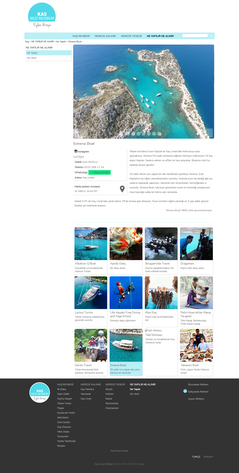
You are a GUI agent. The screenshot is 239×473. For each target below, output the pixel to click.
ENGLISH (208, 456)
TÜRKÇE (196, 456)
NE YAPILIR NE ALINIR (160, 36)
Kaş (27, 41)
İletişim (61, 445)
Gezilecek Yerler (66, 412)
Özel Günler (63, 422)
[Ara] (211, 35)
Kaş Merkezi (87, 389)
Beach (109, 389)
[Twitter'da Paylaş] (205, 217)
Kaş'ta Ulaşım (64, 398)
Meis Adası (63, 431)
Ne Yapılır (61, 41)
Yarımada (86, 394)
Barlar (109, 398)
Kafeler (110, 394)
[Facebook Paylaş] (211, 217)
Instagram (83, 151)
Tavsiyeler (62, 436)
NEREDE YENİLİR (131, 36)
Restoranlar (112, 403)
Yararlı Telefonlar (66, 441)
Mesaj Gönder (101, 172)
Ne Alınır (31, 58)
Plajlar (60, 408)
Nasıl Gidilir (63, 394)
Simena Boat (74, 41)
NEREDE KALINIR (105, 36)
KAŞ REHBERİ (81, 36)
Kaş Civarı (86, 398)
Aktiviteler (63, 417)
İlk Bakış (61, 389)
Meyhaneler (112, 408)
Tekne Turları (64, 403)
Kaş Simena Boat (119, 450)
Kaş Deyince (64, 427)
